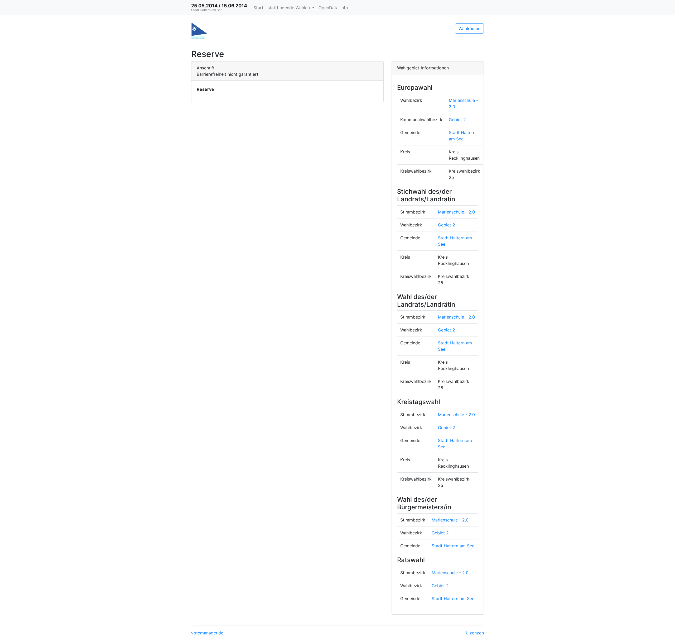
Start (258, 7)
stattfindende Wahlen (289, 7)
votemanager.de (207, 632)
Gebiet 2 (457, 119)
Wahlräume (469, 28)
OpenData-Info (333, 7)
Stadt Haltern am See (453, 545)
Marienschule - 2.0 (456, 212)
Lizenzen (475, 632)
